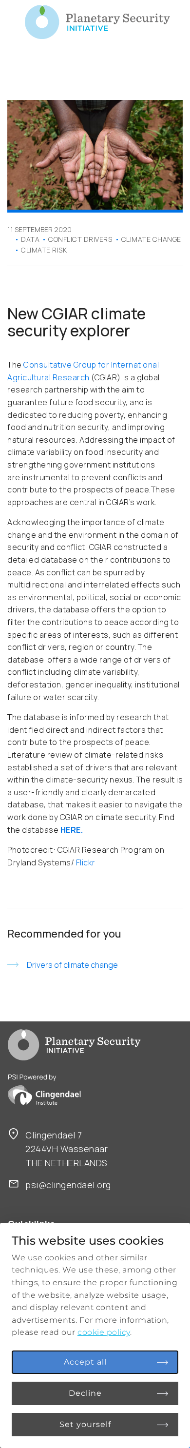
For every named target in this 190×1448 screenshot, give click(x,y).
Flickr (85, 862)
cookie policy (103, 1332)
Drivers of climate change (72, 964)
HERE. (71, 829)
